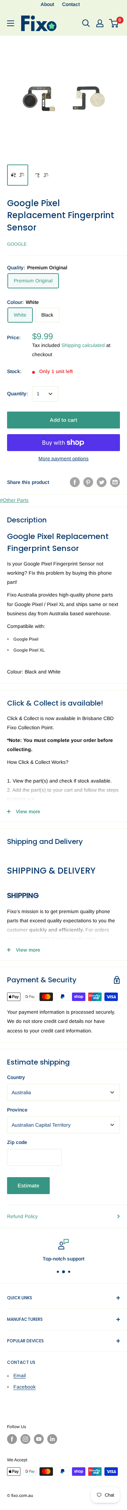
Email (19, 1375)
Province (17, 1110)
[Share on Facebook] (75, 482)
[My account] (99, 23)
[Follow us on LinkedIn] (52, 1439)
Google (17, 244)
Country (16, 1077)
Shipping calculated (83, 345)
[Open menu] (10, 23)
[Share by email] (115, 482)
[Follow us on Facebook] (12, 1439)
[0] (114, 23)
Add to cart (63, 420)
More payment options (63, 458)
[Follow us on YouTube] (39, 1439)
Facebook (24, 1387)
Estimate (28, 1185)
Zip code (17, 1142)
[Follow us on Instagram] (25, 1439)
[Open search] (86, 23)
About (47, 4)
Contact (71, 4)
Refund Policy (22, 1216)
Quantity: (17, 393)
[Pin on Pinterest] (88, 482)
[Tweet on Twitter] (102, 482)
